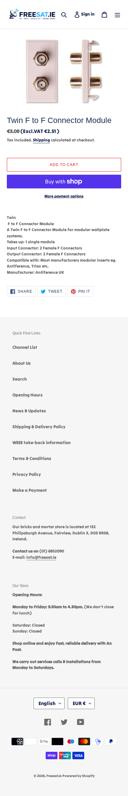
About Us (21, 363)
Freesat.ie (54, 776)
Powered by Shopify (78, 776)
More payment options (64, 196)
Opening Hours (27, 395)
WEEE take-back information (41, 442)
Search (19, 379)
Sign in (89, 14)
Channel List (24, 347)
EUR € (79, 703)
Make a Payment (29, 490)
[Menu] (117, 14)
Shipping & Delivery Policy (39, 426)
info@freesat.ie (41, 557)
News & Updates (29, 411)
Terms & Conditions (31, 458)
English (47, 703)
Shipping (41, 140)
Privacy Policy (26, 474)
